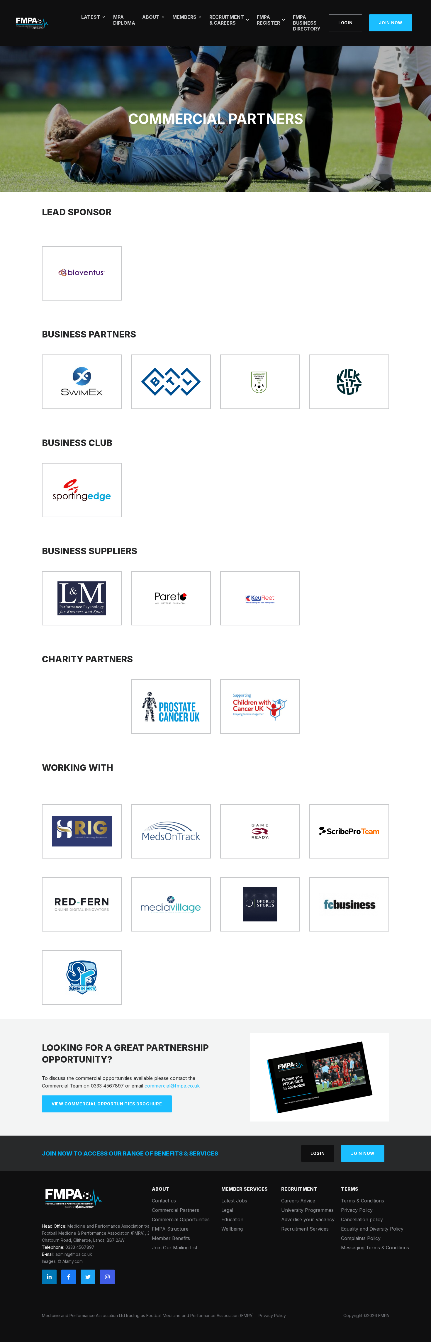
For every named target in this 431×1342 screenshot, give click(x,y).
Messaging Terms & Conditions (375, 1248)
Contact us (164, 1201)
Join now (391, 22)
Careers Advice (298, 1201)
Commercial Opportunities (181, 1219)
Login (345, 22)
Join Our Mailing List (174, 1248)
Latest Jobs (234, 1201)
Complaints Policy (361, 1238)
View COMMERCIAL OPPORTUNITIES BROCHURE (107, 1103)
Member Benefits (171, 1238)
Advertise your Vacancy (308, 1219)
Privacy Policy (357, 1210)
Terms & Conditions (362, 1201)
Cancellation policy (362, 1219)
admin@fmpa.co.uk (73, 1254)
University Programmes (307, 1210)
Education (232, 1219)
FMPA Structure (170, 1229)
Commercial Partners (175, 1210)
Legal (227, 1210)
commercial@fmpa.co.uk (172, 1086)
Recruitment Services (305, 1229)
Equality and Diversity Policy (372, 1229)
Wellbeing (232, 1229)
